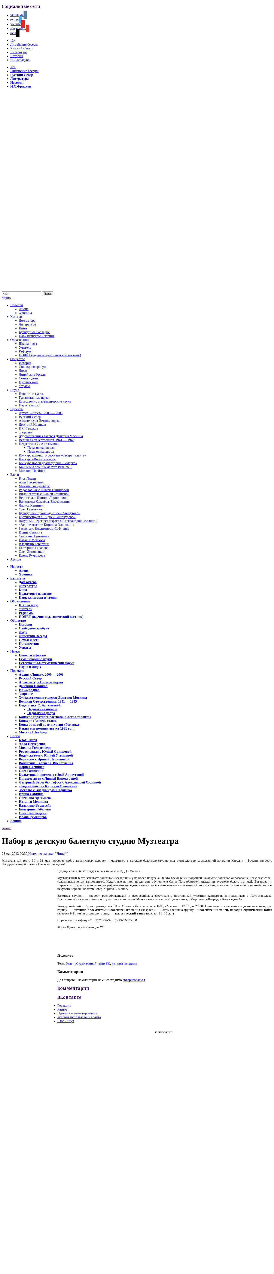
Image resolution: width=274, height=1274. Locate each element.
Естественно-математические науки (45, 401)
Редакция (64, 1005)
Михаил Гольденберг (34, 486)
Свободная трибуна (33, 367)
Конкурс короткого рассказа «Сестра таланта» (52, 455)
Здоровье (25, 432)
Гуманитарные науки (34, 397)
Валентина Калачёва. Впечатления (44, 501)
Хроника (25, 313)
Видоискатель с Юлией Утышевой (44, 494)
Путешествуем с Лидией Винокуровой (47, 517)
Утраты (24, 386)
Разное (62, 1009)
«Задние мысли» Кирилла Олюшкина (46, 524)
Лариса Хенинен (31, 505)
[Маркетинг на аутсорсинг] (137, 1266)
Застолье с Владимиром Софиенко (44, 528)
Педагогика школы (41, 447)
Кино (23, 328)
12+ (13, 40)
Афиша (15, 559)
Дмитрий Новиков (32, 424)
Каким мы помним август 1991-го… (45, 467)
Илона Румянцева (32, 555)
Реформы (25, 351)
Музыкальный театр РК (92, 963)
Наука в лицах (29, 405)
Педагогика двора (40, 451)
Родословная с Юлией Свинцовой (44, 490)
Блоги (14, 474)
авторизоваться (134, 980)
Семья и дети (28, 378)
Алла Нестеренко (31, 482)
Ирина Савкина (30, 532)
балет (70, 963)
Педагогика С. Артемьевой (39, 444)
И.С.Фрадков (20, 60)
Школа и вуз (28, 343)
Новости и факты (31, 393)
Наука (14, 390)
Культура (16, 316)
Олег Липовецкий (32, 551)
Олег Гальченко (30, 509)
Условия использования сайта (79, 1017)
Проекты (16, 409)
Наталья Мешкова (32, 540)
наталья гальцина (124, 963)
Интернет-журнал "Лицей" (48, 853)
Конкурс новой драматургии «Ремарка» (48, 463)
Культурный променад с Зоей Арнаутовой (49, 513)
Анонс (23, 309)
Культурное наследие (34, 332)
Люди (23, 370)
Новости (16, 305)
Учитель (25, 347)
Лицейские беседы (24, 44)
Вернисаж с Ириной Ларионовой (43, 497)
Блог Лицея (27, 478)
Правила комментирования (77, 1013)
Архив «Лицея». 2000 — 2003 (41, 413)
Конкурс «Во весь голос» (37, 459)
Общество (17, 359)
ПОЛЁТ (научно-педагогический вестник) (50, 355)
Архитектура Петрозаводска (39, 420)
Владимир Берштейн (34, 544)
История (16, 56)
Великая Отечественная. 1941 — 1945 (46, 440)
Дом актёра (27, 320)
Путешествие (28, 382)
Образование (19, 340)
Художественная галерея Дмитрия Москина (51, 436)
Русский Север (21, 48)
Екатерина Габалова (33, 548)
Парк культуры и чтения (36, 336)
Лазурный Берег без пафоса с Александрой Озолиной (58, 521)
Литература (18, 52)
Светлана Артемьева (34, 536)
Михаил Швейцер (32, 471)
